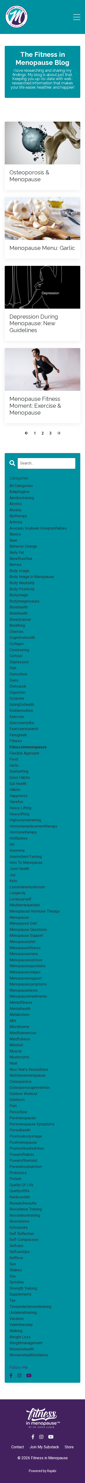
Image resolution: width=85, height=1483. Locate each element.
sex (12, 1264)
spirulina (16, 1282)
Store (69, 1447)
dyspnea (16, 698)
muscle (15, 1051)
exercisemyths (21, 723)
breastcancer (20, 619)
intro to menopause (25, 862)
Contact (17, 1447)
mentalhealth (20, 1008)
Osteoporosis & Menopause (29, 176)
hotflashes (18, 838)
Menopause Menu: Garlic (42, 248)
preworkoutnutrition (25, 1166)
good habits (19, 777)
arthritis (15, 522)
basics (15, 534)
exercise (16, 716)
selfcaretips (19, 1251)
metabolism (19, 1014)
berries (15, 564)
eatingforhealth (21, 704)
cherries (16, 631)
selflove (16, 1258)
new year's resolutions (28, 1069)
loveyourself (20, 899)
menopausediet (22, 941)
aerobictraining (21, 498)
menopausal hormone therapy (34, 911)
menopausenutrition (25, 960)
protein (15, 1179)
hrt (11, 844)
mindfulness (19, 1039)
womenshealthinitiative (28, 1355)
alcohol (15, 504)
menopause (19, 917)
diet (12, 668)
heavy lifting (20, 808)
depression (19, 662)
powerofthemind (23, 1160)
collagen (16, 643)
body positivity (22, 589)
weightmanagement (25, 1343)
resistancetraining (24, 1215)
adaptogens (19, 491)
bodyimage (18, 595)
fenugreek (18, 735)
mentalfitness (20, 1002)
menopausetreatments (28, 996)
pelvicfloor (18, 1112)
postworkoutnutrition (26, 1148)
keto (13, 881)
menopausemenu (23, 954)
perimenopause (22, 1118)
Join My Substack (44, 1447)
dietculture (18, 674)
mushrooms (19, 1057)
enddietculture (21, 710)
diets (13, 680)
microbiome (19, 1026)
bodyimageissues (24, 601)
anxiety (15, 510)
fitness (15, 741)
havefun (16, 801)
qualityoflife (19, 1191)
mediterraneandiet (24, 905)
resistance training (25, 1209)
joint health (19, 868)
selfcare (16, 1246)
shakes (15, 1270)
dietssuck (17, 686)
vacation (16, 1318)
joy (12, 875)
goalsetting (18, 771)
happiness (18, 796)
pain (13, 1106)
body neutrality (22, 583)
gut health (17, 783)
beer (13, 540)
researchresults (23, 1203)
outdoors (17, 1099)
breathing (17, 625)
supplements (20, 1294)
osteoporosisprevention (29, 1087)
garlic (14, 765)
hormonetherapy (23, 832)
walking (15, 1331)
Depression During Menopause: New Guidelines (33, 323)
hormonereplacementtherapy (33, 826)
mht (12, 1021)
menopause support (26, 935)
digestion (17, 692)
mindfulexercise (22, 1033)
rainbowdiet (19, 1197)
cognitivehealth (22, 637)
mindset (16, 1045)
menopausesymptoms (28, 984)
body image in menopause (31, 576)
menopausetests (23, 990)
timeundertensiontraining (30, 1306)
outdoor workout (23, 1093)
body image (19, 571)
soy (12, 1276)
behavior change (23, 546)
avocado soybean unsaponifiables (38, 528)
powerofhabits (21, 1154)
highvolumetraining (25, 820)
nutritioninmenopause (27, 1075)
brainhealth (18, 613)
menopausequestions (27, 966)
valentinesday (21, 1324)
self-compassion (23, 1239)
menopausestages (25, 972)
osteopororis (20, 1081)
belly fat (16, 552)
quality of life (21, 1185)
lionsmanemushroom (27, 887)
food (13, 759)
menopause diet (23, 923)
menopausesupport (25, 978)
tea (12, 1300)
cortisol (15, 656)
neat (13, 1063)
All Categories (21, 485)
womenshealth (21, 1349)
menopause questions (28, 929)
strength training (23, 1288)
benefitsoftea (20, 558)
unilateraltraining (23, 1312)
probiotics (18, 1173)
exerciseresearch (23, 729)
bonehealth (18, 607)
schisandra (18, 1227)
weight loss (19, 1337)
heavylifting (19, 814)
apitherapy (18, 516)
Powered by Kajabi (42, 1471)
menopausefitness (25, 948)
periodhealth (19, 1130)
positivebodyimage (25, 1136)
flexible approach (24, 753)
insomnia (17, 850)
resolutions (19, 1221)
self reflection (21, 1233)
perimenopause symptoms (32, 1124)
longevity (17, 893)
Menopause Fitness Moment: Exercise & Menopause (35, 406)
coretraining (19, 650)
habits (14, 789)
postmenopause (23, 1142)
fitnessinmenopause (28, 747)
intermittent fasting (25, 856)
